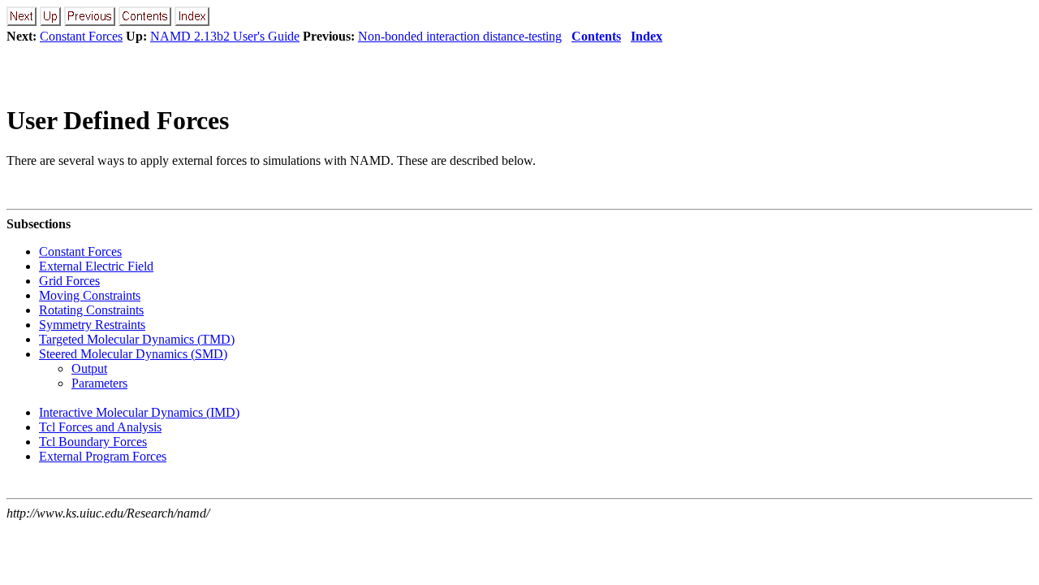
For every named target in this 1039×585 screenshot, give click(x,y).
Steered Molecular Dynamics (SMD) (133, 354)
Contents (596, 36)
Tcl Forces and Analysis (100, 427)
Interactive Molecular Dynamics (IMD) (139, 412)
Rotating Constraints (91, 310)
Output (89, 368)
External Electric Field (96, 266)
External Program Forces (102, 456)
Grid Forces (69, 281)
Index (646, 36)
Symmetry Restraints (92, 325)
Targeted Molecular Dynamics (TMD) (137, 339)
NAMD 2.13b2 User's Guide (225, 36)
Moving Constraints (89, 295)
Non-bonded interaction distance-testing (460, 36)
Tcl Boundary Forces (93, 441)
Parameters (99, 383)
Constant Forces (81, 36)
